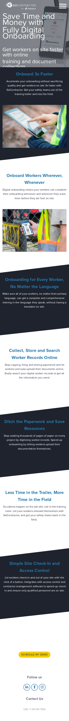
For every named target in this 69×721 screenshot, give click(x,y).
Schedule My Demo (34, 654)
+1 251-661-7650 (37, 709)
